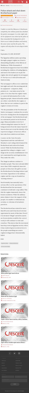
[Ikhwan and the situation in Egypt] (14, 287)
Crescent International (21, 15)
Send (15, 384)
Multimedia (4, 370)
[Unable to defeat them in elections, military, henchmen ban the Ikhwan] (14, 310)
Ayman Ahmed (5, 275)
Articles (7, 5)
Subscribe (17, 360)
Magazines (4, 368)
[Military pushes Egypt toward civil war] (14, 264)
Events (3, 365)
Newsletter (18, 368)
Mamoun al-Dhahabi (7, 298)
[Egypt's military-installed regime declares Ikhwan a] (14, 333)
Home (3, 5)
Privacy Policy (18, 365)
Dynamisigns (21, 391)
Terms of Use (18, 363)
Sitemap (17, 370)
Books (3, 363)
